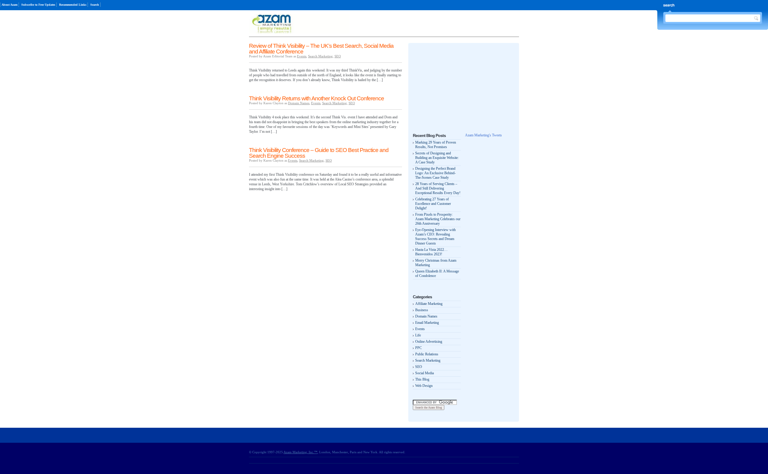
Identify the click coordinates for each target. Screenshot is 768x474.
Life (418, 335)
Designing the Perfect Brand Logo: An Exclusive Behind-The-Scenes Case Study (435, 173)
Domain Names (298, 103)
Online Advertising (428, 341)
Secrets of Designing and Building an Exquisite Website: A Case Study (437, 157)
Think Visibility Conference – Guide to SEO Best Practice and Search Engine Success (318, 153)
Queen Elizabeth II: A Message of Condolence (437, 273)
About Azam (9, 4)
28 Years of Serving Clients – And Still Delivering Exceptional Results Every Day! (437, 188)
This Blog (422, 379)
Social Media (424, 373)
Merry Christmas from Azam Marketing (435, 262)
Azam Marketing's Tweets (483, 135)
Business (421, 310)
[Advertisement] (458, 85)
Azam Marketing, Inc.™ (300, 452)
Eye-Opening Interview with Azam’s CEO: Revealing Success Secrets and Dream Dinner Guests (435, 236)
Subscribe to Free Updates (38, 4)
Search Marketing (320, 56)
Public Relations (426, 354)
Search (94, 4)
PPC (418, 348)
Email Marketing (427, 323)
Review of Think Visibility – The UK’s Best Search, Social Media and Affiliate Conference (321, 49)
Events (301, 56)
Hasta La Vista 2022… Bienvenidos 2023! (431, 252)
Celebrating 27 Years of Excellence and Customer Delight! (433, 203)
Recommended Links (72, 4)
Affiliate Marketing (428, 304)
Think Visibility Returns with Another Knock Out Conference (316, 98)
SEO (337, 56)
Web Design (424, 386)
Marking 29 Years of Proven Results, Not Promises (435, 144)
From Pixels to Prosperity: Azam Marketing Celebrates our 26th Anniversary (437, 219)
